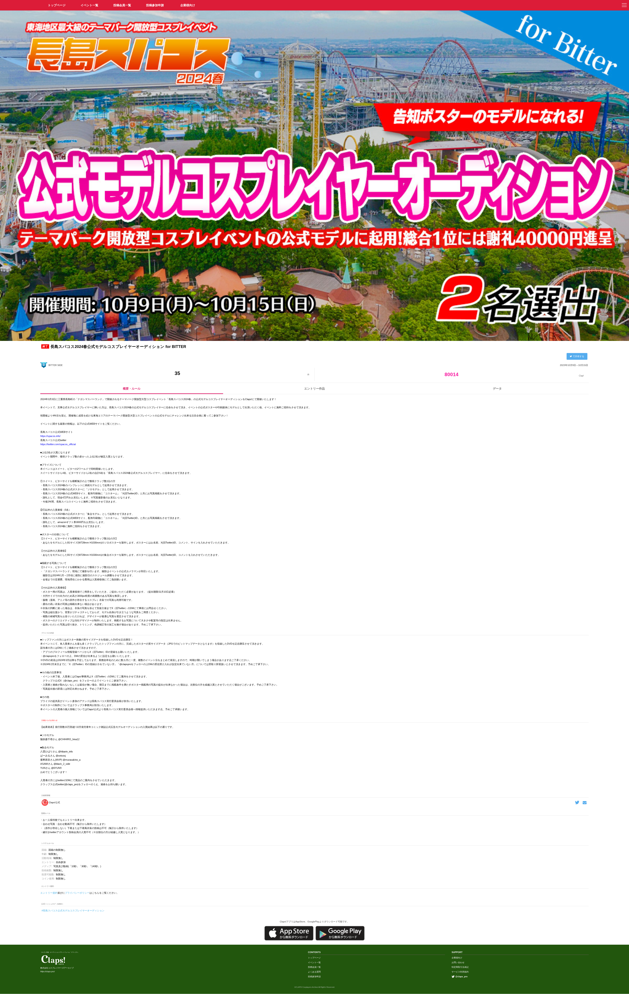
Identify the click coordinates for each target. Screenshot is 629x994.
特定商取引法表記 (460, 967)
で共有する (578, 356)
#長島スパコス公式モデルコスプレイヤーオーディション (73, 910)
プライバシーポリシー (77, 892)
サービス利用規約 (460, 972)
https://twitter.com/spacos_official (58, 444)
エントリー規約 (48, 892)
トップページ (314, 957)
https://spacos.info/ (50, 436)
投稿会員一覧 (122, 5)
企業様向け (187, 5)
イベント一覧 (89, 5)
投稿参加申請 (155, 5)
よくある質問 (314, 972)
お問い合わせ (458, 962)
